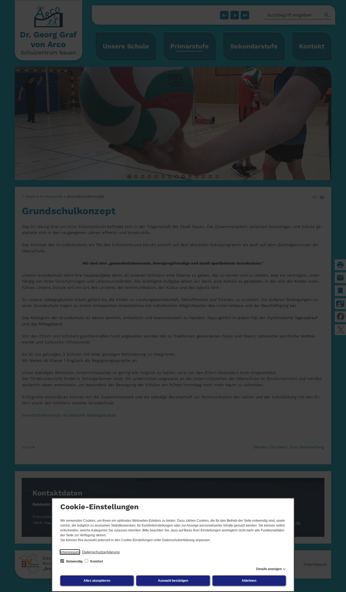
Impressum (69, 552)
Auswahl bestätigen (173, 581)
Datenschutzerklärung (101, 552)
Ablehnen (249, 581)
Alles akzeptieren (97, 581)
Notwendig (74, 561)
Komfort (96, 561)
